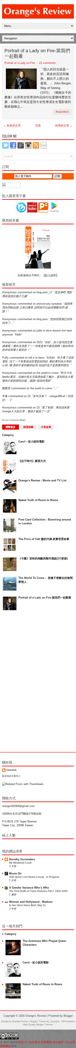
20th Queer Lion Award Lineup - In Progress (34, 876)
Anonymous (9, 292)
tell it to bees (36, 357)
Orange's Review (36, 1015)
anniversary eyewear (49, 303)
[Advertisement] (19, 681)
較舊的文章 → (64, 125)
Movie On (15, 873)
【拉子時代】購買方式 (32, 461)
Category (8, 435)
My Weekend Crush (20, 862)
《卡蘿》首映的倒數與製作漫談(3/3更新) (43, 558)
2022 (39, 342)
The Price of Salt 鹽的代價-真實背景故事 (43, 539)
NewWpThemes (20, 1021)
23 (28, 396)
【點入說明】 (50, 275)
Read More (62, 111)
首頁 (38, 125)
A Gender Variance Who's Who (29, 887)
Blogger (68, 1015)
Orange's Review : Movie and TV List (42, 480)
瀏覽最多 (10, 427)
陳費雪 (6, 388)
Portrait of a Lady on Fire (19, 62)
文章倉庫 (46, 427)
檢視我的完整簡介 (11, 776)
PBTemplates (68, 1021)
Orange (11, 770)
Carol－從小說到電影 (31, 441)
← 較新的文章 (12, 125)
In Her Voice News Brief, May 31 (27, 905)
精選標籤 (28, 427)
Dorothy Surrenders (22, 859)
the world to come (47, 372)
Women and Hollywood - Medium (31, 901)
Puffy (5, 357)
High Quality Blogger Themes (38, 1024)
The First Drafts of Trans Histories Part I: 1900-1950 (38, 891)
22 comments (47, 62)
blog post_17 (44, 292)
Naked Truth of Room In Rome (38, 500)
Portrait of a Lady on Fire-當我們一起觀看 (37, 53)
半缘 (5, 396)
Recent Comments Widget (14, 420)
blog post (42, 319)
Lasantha (54, 1021)
